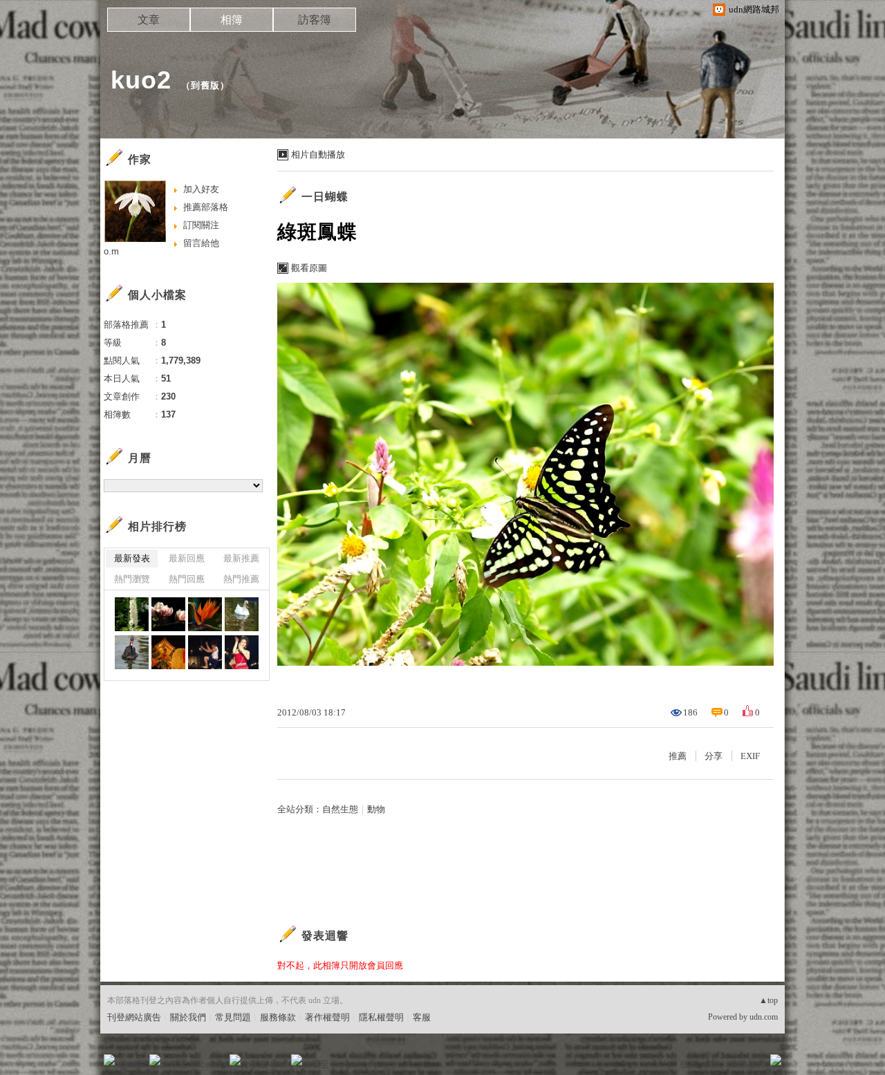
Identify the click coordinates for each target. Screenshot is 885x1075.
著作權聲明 (327, 1017)
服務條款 (278, 1017)
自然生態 (340, 809)
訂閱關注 (201, 225)
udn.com (763, 1017)
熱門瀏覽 (132, 579)
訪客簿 (314, 20)
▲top (768, 1000)
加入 (714, 1064)
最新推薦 (241, 558)
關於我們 (188, 1017)
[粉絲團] (109, 1059)
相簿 (232, 20)
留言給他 (201, 243)
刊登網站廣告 (134, 1017)
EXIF (750, 756)
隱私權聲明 (381, 1017)
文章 (149, 20)
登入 (689, 1064)
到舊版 (205, 85)
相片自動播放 (318, 154)
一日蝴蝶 (324, 197)
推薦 (678, 756)
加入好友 (201, 189)
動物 (376, 809)
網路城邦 (748, 1064)
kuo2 (141, 80)
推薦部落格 (205, 207)
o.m (111, 251)
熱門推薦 (241, 579)
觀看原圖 (309, 268)
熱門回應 (187, 579)
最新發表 (132, 558)
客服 (422, 1017)
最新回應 (187, 558)
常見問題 (233, 1017)
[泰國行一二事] (132, 614)
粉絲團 (131, 1064)
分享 (714, 756)
